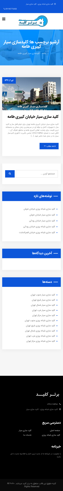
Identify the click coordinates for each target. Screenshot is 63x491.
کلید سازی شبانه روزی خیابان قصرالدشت (37, 232)
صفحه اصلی (55, 430)
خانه (44, 53)
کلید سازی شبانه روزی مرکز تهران (40, 341)
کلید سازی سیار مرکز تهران (43, 315)
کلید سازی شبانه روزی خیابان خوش (39, 209)
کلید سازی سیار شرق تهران (43, 300)
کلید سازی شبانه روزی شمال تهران (40, 331)
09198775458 (11, 9)
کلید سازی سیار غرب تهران (43, 310)
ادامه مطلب (51, 146)
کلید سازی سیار (25, 430)
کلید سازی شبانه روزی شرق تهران (40, 325)
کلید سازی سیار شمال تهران (43, 305)
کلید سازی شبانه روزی (51, 435)
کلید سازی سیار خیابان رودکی (42, 221)
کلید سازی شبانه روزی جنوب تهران (40, 320)
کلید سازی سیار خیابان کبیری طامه (33, 117)
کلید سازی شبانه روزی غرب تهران (40, 336)
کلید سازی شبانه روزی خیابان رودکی (39, 226)
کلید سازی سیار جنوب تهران (43, 295)
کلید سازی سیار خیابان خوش (42, 215)
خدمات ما (27, 435)
